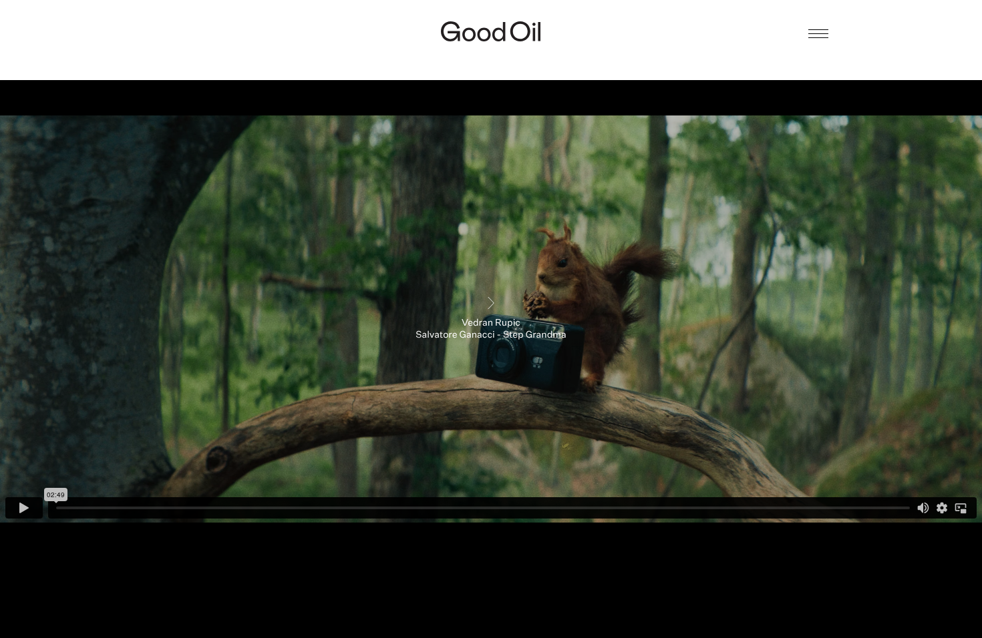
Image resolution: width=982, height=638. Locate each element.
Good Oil (491, 31)
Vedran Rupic (491, 57)
